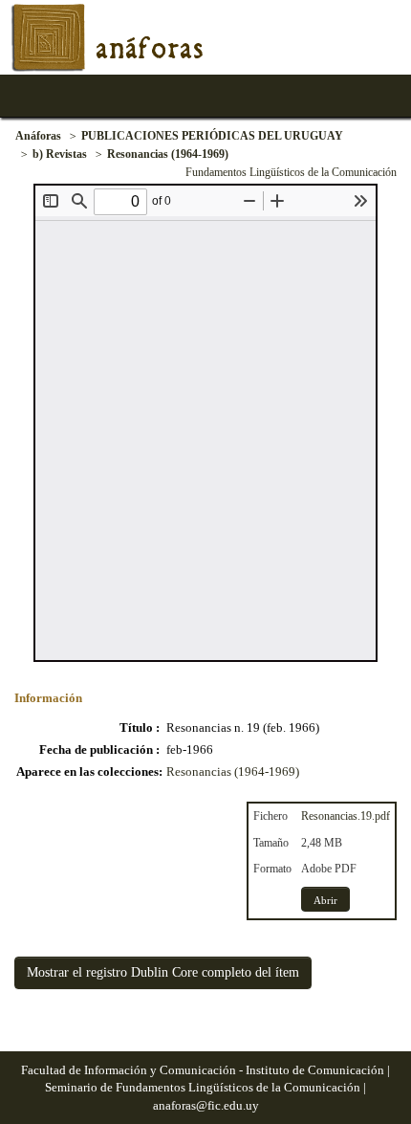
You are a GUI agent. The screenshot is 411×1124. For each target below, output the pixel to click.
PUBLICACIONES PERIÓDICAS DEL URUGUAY (212, 136)
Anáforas (38, 136)
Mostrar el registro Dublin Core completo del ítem (163, 972)
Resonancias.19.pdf (345, 816)
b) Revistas (59, 154)
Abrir (325, 900)
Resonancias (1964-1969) (167, 154)
